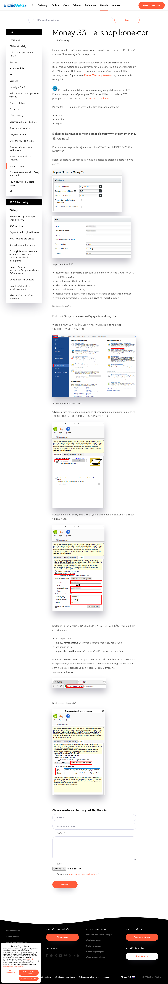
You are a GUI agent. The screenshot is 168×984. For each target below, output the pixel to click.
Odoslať (65, 884)
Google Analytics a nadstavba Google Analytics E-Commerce (24, 270)
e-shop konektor (98, 75)
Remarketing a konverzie (22, 244)
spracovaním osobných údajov (83, 874)
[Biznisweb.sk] (15, 5)
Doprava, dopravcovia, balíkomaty (20, 148)
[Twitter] (55, 955)
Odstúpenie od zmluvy (89, 977)
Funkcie (55, 5)
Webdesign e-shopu (94, 940)
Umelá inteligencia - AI (16, 942)
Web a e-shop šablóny (95, 957)
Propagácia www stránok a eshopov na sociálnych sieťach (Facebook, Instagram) (23, 256)
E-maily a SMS (17, 87)
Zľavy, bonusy (16, 115)
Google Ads (29, 959)
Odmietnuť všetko (28, 979)
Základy (13, 210)
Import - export (17, 165)
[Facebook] (47, 955)
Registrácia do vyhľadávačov (24, 232)
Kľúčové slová (16, 226)
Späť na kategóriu (64, 40)
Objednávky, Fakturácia (21, 140)
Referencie (90, 5)
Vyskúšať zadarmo (152, 5)
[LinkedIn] (74, 955)
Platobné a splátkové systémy (20, 158)
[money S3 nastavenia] (94, 366)
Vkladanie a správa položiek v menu (24, 95)
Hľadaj (127, 20)
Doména (13, 80)
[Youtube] (60, 955)
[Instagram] (51, 955)
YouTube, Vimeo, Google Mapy (21, 183)
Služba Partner (12, 936)
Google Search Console (21, 279)
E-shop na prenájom (95, 951)
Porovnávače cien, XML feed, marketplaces (24, 174)
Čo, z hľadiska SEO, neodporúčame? (19, 287)
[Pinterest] (70, 955)
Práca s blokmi (17, 102)
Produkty (14, 109)
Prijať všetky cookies (28, 972)
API (11, 74)
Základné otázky (18, 46)
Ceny (66, 5)
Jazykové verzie (17, 134)
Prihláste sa (142, 956)
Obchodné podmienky (65, 977)
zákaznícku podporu (98, 98)
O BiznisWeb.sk (13, 930)
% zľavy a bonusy (93, 945)
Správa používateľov (19, 128)
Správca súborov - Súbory (23, 121)
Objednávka (62, 937)
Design (13, 61)
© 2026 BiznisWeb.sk (152, 977)
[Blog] (78, 955)
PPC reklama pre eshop (21, 238)
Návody (104, 5)
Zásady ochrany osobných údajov (13, 966)
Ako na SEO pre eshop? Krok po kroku (22, 218)
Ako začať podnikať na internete (21, 297)
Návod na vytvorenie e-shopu (99, 934)
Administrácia (16, 68)
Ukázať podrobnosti (10, 971)
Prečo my (43, 5)
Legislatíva (14, 39)
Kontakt (116, 5)
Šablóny (77, 5)
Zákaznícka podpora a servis (21, 54)
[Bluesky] (65, 955)
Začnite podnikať (142, 937)
